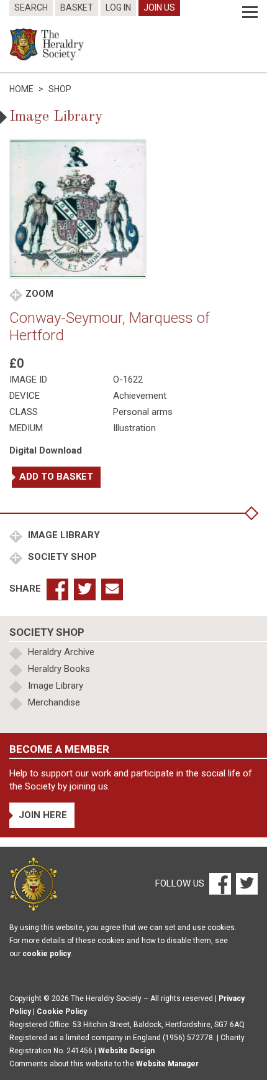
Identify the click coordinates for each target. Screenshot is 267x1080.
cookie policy (46, 953)
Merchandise (54, 702)
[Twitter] (245, 883)
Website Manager (167, 1063)
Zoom (39, 293)
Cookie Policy (62, 1011)
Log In (118, 7)
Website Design (126, 1050)
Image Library (62, 535)
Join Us (159, 7)
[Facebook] (219, 883)
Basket (76, 7)
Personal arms (143, 411)
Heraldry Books (59, 668)
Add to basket (56, 476)
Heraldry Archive (61, 652)
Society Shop (61, 556)
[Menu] (250, 12)
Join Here (43, 815)
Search (31, 7)
